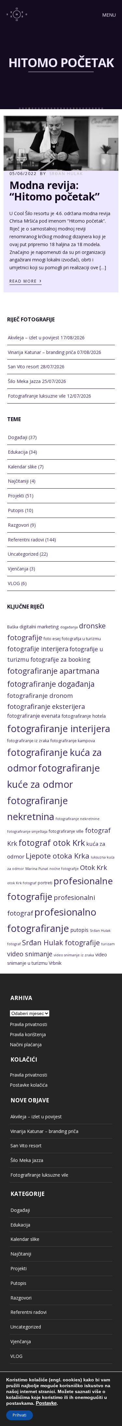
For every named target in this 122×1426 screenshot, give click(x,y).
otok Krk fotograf (21, 883)
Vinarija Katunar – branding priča (42, 352)
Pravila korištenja (28, 1034)
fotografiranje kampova (72, 740)
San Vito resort (23, 366)
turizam (108, 944)
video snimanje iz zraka (74, 955)
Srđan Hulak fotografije (61, 942)
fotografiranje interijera (58, 728)
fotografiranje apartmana (53, 670)
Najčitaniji (18, 481)
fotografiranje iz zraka (28, 740)
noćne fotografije (64, 868)
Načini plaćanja (26, 1044)
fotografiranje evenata (33, 716)
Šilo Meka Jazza (24, 381)
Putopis (16, 510)
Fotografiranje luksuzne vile (37, 396)
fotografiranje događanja (51, 684)
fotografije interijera (37, 648)
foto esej (52, 638)
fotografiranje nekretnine (78, 818)
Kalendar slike (22, 466)
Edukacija (18, 452)
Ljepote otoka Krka (57, 855)
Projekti (16, 495)
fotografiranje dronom (40, 695)
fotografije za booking (60, 659)
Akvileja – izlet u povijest (33, 337)
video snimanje (29, 953)
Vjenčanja (18, 569)
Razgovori (18, 525)
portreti (45, 883)
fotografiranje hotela (83, 716)
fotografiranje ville (66, 831)
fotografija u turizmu (81, 638)
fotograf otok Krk (52, 842)
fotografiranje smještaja (27, 831)
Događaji (17, 437)
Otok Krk (93, 867)
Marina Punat (36, 868)
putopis (79, 930)
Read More (25, 280)
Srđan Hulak (66, 173)
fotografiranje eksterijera (46, 706)
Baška (12, 627)
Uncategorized (23, 554)
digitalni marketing (39, 627)
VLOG (14, 583)
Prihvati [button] (19, 1415)
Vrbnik (55, 963)
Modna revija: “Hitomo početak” (54, 190)
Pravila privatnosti (28, 1024)
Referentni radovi (26, 540)
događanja (69, 627)
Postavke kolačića (28, 1085)
